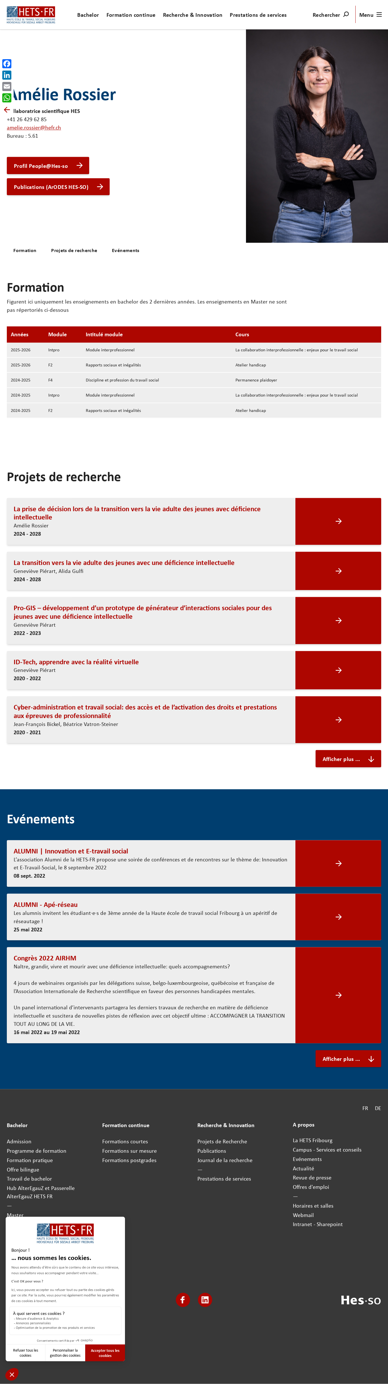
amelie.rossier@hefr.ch (34, 127)
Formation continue (131, 14)
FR (365, 1108)
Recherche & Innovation (193, 14)
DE (378, 1108)
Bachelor (88, 14)
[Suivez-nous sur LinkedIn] (205, 1300)
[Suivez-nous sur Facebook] (183, 1300)
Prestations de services (258, 14)
